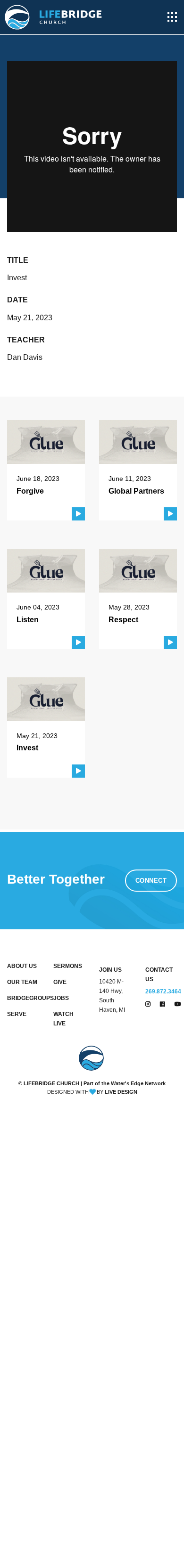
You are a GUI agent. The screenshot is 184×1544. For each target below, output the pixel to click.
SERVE (16, 1014)
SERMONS (67, 966)
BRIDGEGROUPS (23, 998)
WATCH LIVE (63, 1019)
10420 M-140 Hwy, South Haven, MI (112, 995)
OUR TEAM (22, 982)
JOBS (61, 998)
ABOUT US (22, 966)
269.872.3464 (163, 991)
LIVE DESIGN (121, 1092)
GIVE (60, 982)
